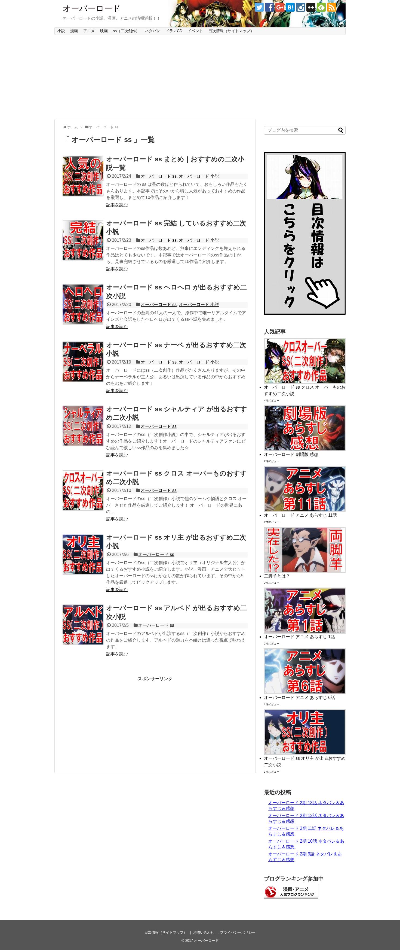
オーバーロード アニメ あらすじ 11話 (300, 515)
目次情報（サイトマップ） (231, 31)
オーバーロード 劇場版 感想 (291, 454)
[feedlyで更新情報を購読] (321, 7)
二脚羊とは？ (277, 576)
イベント (195, 31)
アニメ (89, 31)
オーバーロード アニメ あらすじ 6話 (299, 697)
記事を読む (117, 204)
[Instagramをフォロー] (300, 7)
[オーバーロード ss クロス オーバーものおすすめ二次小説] (83, 490)
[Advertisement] (200, 77)
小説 (61, 31)
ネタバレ (152, 31)
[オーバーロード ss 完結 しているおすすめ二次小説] (83, 240)
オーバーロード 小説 (199, 176)
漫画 (74, 31)
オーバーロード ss (159, 176)
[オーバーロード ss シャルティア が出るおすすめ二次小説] (83, 426)
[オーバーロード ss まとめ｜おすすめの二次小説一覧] (83, 176)
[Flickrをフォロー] (310, 7)
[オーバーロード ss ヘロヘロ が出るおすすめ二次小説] (83, 304)
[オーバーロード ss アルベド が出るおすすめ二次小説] (83, 624)
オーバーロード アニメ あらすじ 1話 (299, 636)
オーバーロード (92, 8)
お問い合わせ (203, 932)
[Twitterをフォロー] (259, 7)
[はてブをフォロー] (290, 7)
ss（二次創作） (126, 31)
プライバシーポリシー (238, 932)
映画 (104, 31)
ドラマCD (173, 31)
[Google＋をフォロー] (279, 7)
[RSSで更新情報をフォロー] (331, 7)
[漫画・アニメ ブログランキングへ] (291, 897)
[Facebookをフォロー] (269, 7)
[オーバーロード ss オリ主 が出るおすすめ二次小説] (83, 554)
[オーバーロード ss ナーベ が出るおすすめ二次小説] (83, 361)
